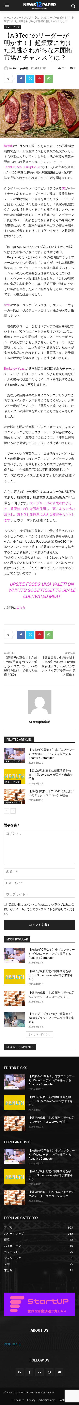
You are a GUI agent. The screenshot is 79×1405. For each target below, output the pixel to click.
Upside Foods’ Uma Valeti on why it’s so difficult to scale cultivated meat (41, 590)
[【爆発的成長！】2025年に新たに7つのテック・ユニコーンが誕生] (14, 796)
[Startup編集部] (6, 68)
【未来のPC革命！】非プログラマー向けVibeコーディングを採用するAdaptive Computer (52, 753)
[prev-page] (6, 811)
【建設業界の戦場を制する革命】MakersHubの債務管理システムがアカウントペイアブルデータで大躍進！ (58, 666)
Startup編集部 (20, 68)
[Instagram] (49, 1372)
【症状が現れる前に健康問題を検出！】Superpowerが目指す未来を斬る (51, 774)
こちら (20, 607)
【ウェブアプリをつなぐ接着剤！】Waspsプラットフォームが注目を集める (51, 1017)
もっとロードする (38, 1034)
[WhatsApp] (49, 79)
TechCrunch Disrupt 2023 (22, 167)
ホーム (7, 17)
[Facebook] (21, 79)
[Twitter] (30, 79)
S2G (7, 305)
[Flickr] (39, 1372)
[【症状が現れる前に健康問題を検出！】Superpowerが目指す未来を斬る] (14, 776)
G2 (64, 188)
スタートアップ (22, 17)
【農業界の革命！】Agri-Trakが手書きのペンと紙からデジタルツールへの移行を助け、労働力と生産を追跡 (21, 666)
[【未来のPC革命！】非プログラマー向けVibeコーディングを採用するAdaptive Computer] (14, 755)
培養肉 (8, 146)
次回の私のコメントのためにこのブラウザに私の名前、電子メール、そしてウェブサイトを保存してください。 (39, 909)
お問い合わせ (12, 1344)
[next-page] (13, 811)
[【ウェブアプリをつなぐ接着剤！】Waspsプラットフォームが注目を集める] (14, 1019)
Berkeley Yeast (15, 368)
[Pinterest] (39, 79)
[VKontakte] (59, 1372)
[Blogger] (19, 1372)
